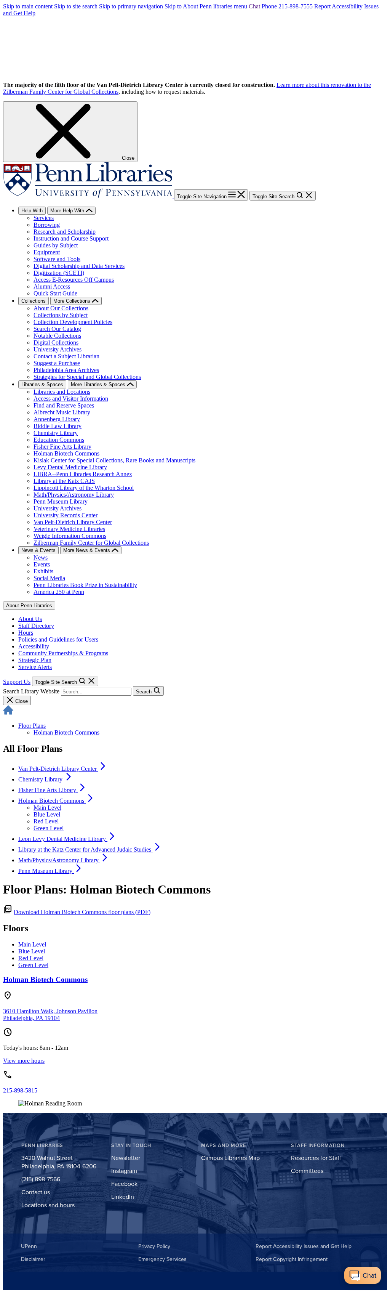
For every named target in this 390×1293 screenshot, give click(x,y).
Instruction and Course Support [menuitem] (71, 238)
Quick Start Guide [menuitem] (55, 293)
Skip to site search (76, 6)
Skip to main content (28, 6)
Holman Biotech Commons (66, 732)
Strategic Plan (34, 660)
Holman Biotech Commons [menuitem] (66, 453)
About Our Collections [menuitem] (61, 308)
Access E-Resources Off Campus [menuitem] (74, 279)
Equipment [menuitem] (47, 252)
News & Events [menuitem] (38, 550)
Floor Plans (32, 725)
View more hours (24, 1060)
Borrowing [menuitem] (47, 224)
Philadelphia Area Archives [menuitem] (66, 370)
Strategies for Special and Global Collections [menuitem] (87, 377)
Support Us (16, 682)
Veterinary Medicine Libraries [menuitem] (69, 529)
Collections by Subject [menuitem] (61, 315)
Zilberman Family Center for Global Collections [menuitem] (91, 542)
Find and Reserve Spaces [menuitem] (64, 405)
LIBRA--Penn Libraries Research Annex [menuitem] (83, 474)
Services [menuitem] (44, 218)
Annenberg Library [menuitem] (57, 419)
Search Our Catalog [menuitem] (57, 329)
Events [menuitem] (42, 564)
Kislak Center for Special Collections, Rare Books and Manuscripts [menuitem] (114, 460)
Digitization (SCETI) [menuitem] (59, 273)
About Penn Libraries (29, 605)
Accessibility (33, 646)
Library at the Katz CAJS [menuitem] (64, 481)
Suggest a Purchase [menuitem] (57, 363)
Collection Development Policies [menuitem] (73, 322)
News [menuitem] (41, 557)
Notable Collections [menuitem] (57, 335)
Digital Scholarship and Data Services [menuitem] (79, 266)
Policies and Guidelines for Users (58, 639)
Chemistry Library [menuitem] (56, 433)
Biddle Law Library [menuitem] (58, 426)
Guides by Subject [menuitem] (56, 245)
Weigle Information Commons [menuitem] (70, 536)
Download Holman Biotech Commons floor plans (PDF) (82, 912)
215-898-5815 (20, 1090)
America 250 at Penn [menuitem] (59, 592)
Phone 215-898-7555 (287, 6)
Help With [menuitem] (32, 210)
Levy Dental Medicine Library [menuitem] (70, 467)
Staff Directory (36, 625)
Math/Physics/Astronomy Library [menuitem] (74, 494)
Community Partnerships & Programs (63, 653)
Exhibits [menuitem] (43, 571)
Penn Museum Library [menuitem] (61, 501)
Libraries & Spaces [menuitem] (42, 384)
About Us (30, 619)
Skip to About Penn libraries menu (206, 6)
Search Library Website (31, 691)
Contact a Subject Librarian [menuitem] (66, 356)
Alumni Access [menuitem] (52, 286)
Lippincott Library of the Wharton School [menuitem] (84, 487)
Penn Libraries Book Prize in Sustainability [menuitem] (85, 585)
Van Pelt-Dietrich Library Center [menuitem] (73, 522)
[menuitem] (62, 768)
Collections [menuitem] (33, 301)
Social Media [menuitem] (49, 578)
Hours (25, 632)
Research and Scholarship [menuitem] (65, 231)
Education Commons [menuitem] (59, 439)
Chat (254, 6)
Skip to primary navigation (131, 6)
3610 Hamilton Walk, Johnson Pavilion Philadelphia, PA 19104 (50, 1014)
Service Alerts (35, 667)
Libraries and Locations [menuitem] (62, 391)
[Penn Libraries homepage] (88, 196)
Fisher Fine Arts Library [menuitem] (62, 446)
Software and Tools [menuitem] (57, 259)
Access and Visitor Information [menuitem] (71, 398)
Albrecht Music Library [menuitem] (62, 412)
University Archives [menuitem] (58, 349)
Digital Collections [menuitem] (56, 342)
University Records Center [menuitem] (66, 515)
